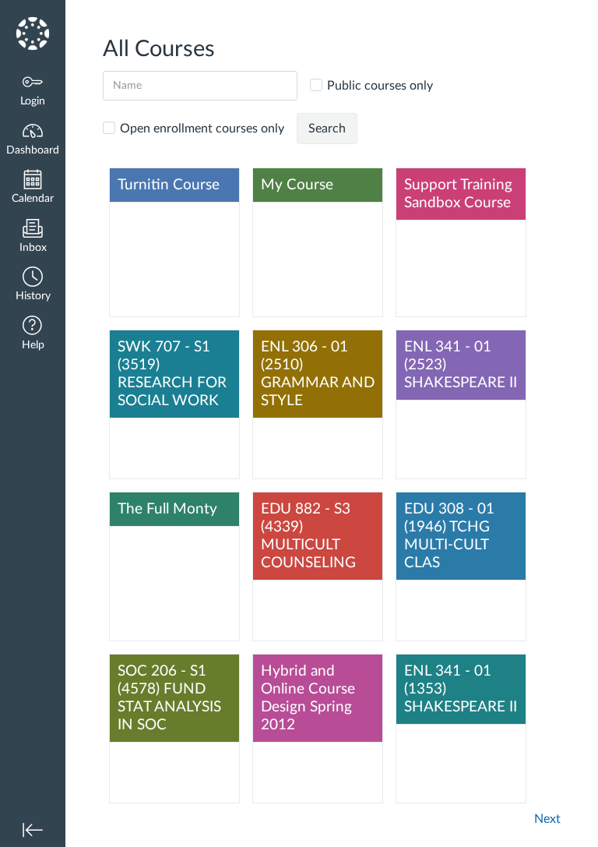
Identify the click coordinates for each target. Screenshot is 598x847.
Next (547, 819)
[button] (32, 285)
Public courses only (380, 85)
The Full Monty (167, 509)
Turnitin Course (169, 185)
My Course (297, 185)
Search (327, 128)
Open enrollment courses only (202, 128)
